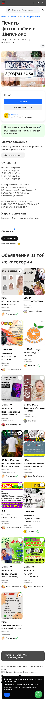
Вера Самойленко (13, 369)
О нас (26, 655)
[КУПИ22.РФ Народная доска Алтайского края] (3, 3)
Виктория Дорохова (14, 424)
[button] (40, 69)
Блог (19, 655)
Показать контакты (23, 107)
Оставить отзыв (9, 238)
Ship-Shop (32, 421)
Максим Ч (15, 114)
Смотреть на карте (13, 155)
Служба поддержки (14, 657)
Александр (10, 314)
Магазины (10, 655)
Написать (23, 101)
